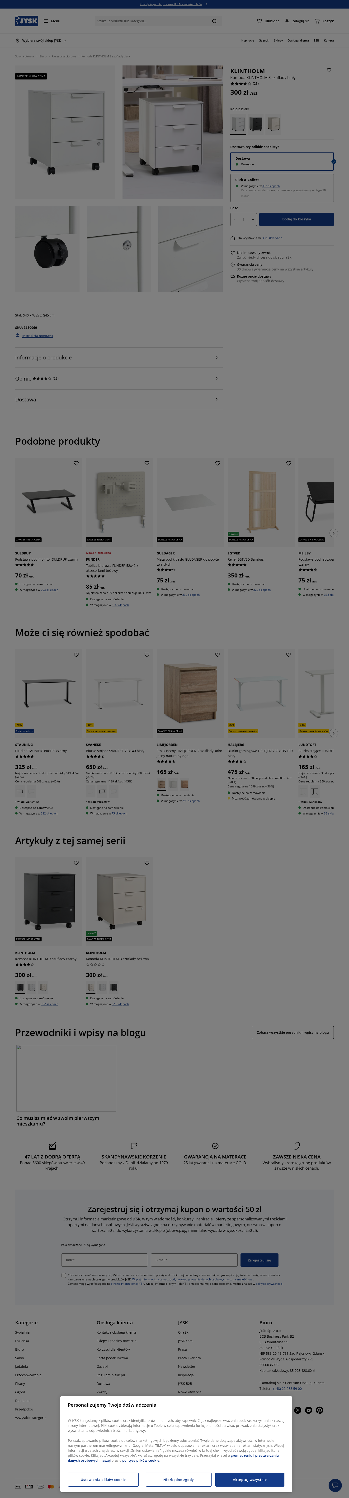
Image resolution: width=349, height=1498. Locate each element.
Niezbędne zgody (178, 1479)
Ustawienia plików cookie (103, 1479)
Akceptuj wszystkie (250, 1479)
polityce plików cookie (140, 1460)
